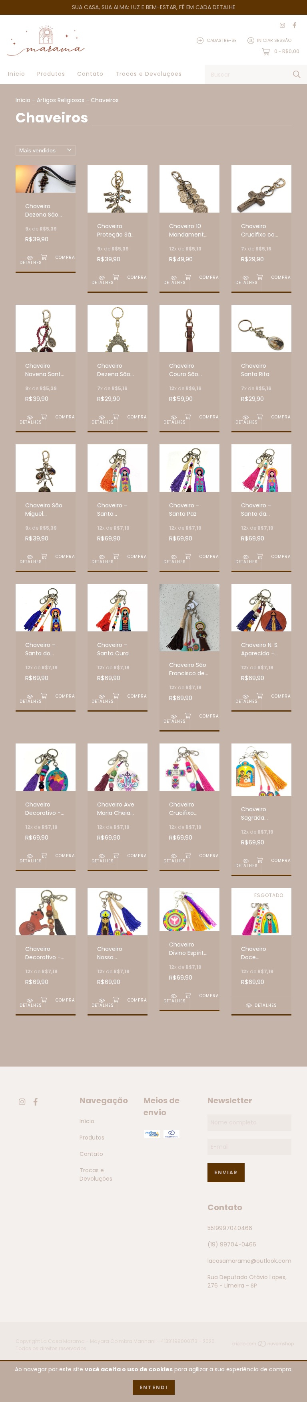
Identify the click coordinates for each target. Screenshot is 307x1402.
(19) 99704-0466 (231, 1244)
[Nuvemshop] (263, 1345)
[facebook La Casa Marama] (294, 25)
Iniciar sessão (274, 40)
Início (16, 74)
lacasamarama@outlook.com (249, 1261)
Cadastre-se (222, 40)
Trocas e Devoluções (149, 74)
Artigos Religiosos (60, 100)
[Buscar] (297, 74)
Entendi (154, 1387)
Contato (90, 74)
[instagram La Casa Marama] (282, 25)
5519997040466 (229, 1228)
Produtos (51, 74)
